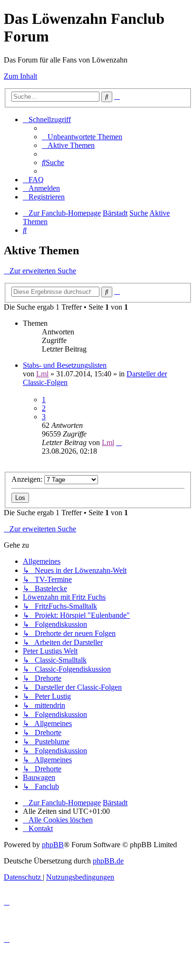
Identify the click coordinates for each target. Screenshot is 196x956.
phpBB (53, 845)
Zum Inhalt (20, 76)
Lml (42, 374)
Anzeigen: (27, 479)
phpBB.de (108, 861)
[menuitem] (82, 137)
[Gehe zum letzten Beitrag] (119, 442)
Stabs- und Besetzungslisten (65, 365)
